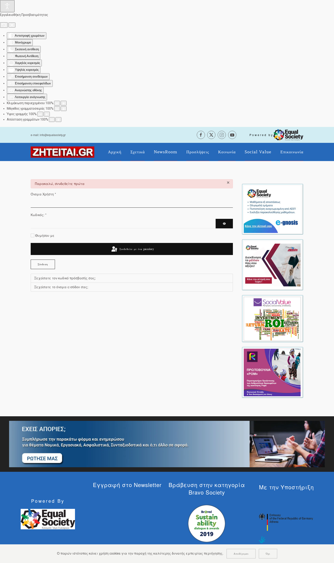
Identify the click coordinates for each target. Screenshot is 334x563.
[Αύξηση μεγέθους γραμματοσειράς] (64, 108)
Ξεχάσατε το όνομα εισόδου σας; (61, 287)
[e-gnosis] (272, 209)
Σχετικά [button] (137, 151)
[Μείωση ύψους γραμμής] (40, 114)
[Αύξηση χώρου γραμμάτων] (58, 119)
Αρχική (114, 151)
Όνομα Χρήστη (43, 194)
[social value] (272, 318)
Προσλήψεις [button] (197, 151)
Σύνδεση (43, 264)
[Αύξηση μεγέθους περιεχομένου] (64, 103)
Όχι (268, 553)
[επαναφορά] (4, 25)
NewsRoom (165, 151)
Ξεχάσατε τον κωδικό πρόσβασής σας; (65, 278)
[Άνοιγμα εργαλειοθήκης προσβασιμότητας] (7, 6)
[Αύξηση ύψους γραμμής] (47, 114)
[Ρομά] (272, 372)
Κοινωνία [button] (227, 151)
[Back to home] (62, 152)
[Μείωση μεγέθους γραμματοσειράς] (57, 108)
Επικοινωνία (291, 151)
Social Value (258, 151)
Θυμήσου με (45, 235)
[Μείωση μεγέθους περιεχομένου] (57, 103)
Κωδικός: (38, 214)
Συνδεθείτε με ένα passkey (136, 249)
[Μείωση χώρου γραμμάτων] (52, 119)
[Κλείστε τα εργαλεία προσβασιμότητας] (11, 25)
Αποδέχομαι (241, 553)
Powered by (261, 135)
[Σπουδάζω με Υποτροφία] (272, 264)
